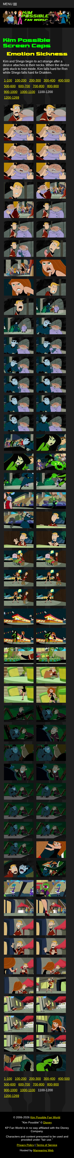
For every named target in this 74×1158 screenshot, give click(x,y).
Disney (47, 1122)
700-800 (38, 86)
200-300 (35, 80)
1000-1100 (27, 92)
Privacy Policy (25, 1145)
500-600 (10, 86)
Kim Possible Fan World (45, 1117)
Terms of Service (46, 1145)
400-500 (64, 80)
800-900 (53, 86)
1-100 (8, 80)
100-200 (20, 80)
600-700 (24, 86)
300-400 (49, 80)
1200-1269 (11, 97)
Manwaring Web (43, 1150)
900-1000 (10, 92)
